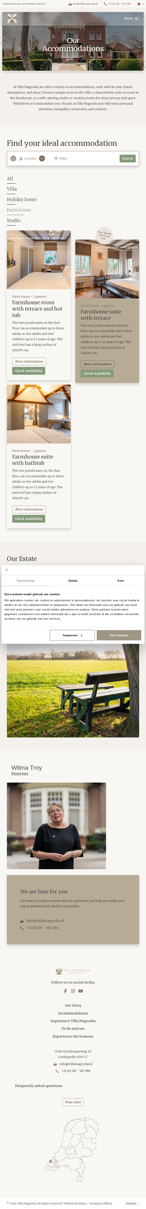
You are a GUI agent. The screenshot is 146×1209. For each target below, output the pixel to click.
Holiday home (21, 199)
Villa (12, 189)
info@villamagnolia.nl (85, 3)
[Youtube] (80, 991)
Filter (63, 158)
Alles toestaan (119, 635)
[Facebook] (65, 991)
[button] (140, 4)
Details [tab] (73, 580)
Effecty (107, 1203)
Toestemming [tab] (25, 580)
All (10, 178)
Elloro (83, 1203)
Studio (14, 220)
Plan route (73, 1102)
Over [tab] (120, 580)
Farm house (19, 210)
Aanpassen (70, 635)
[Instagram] (73, 991)
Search (127, 158)
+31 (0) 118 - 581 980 (119, 3)
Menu (129, 18)
